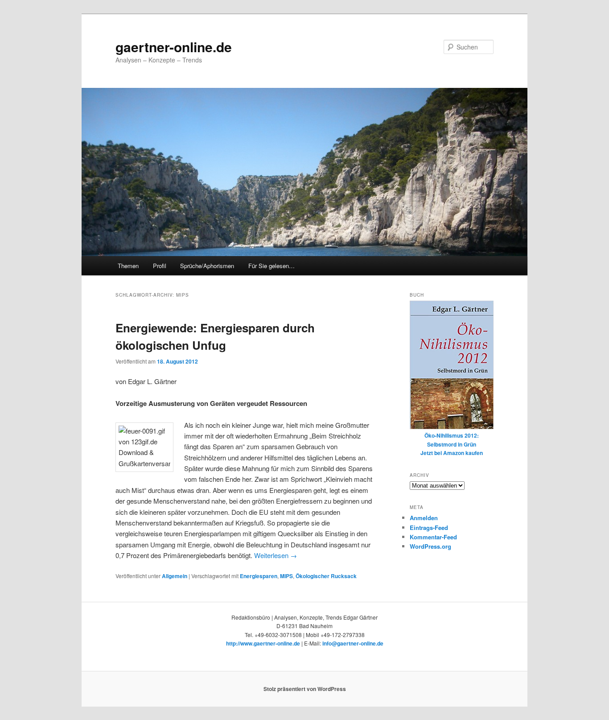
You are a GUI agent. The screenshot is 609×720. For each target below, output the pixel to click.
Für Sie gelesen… (271, 265)
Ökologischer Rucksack (326, 576)
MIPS (286, 576)
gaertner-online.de (173, 46)
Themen (128, 265)
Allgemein (174, 576)
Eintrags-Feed (429, 527)
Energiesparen (258, 576)
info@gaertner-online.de (352, 643)
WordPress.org (430, 546)
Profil (159, 265)
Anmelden (424, 517)
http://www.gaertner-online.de (263, 643)
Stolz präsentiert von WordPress (304, 689)
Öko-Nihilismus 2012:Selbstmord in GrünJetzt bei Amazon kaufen (451, 444)
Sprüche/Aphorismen (207, 265)
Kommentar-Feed (433, 537)
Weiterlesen (275, 555)
